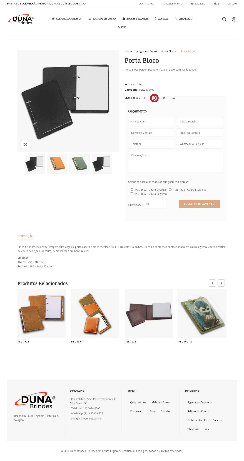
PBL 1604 (23, 341)
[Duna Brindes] (21, 19)
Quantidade (135, 205)
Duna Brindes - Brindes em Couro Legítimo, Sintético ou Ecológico (108, 451)
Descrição (25, 236)
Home (128, 51)
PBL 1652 (130, 341)
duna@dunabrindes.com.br (86, 418)
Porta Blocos (168, 51)
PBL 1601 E (185, 341)
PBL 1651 (76, 341)
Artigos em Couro (146, 51)
